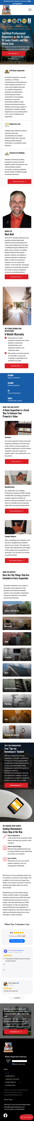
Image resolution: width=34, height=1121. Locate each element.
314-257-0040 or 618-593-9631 (14, 1109)
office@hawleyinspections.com (14, 1107)
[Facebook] (5, 1115)
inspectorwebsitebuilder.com (13, 1095)
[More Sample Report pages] (20, 1082)
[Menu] (30, 9)
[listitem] (17, 376)
